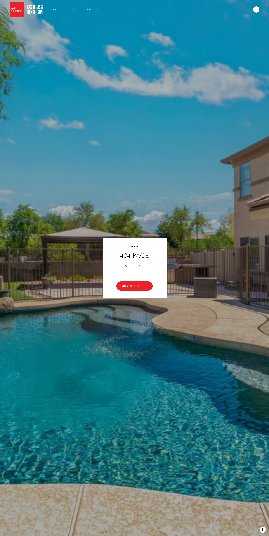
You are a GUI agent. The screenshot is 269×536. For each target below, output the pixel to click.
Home (57, 9)
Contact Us (91, 9)
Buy (67, 9)
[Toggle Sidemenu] (256, 9)
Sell (76, 9)
